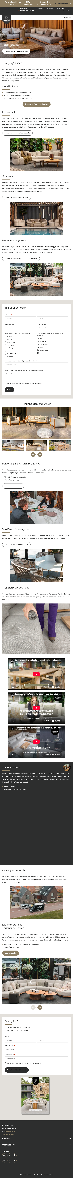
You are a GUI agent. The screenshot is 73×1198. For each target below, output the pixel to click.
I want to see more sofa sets (16, 197)
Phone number (42, 324)
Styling (9, 351)
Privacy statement (26, 1175)
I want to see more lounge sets (17, 133)
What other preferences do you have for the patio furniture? (24, 370)
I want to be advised (13, 486)
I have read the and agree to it (24, 383)
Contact (6, 1139)
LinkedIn (15, 1160)
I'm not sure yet (11, 353)
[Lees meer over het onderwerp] (30, 982)
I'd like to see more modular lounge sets (21, 258)
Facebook (9, 1155)
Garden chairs (11, 342)
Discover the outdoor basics (16, 544)
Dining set (9, 339)
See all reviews (8, 1134)
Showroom (60, 8)
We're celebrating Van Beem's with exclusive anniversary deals (36, 3)
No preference (44, 353)
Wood (41, 338)
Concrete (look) (44, 344)
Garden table (10, 345)
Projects (50, 8)
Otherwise (10, 356)
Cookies (36, 1175)
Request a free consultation (16, 51)
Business (40, 8)
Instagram (4, 1155)
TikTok (4, 1160)
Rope (41, 347)
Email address (10, 324)
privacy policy (24, 383)
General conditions (47, 1175)
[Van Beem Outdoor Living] (6, 19)
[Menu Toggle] (67, 17)
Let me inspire (10, 953)
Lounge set (10, 336)
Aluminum (43, 341)
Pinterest (15, 1155)
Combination (44, 350)
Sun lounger (10, 348)
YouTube (9, 1160)
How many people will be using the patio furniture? (21, 361)
